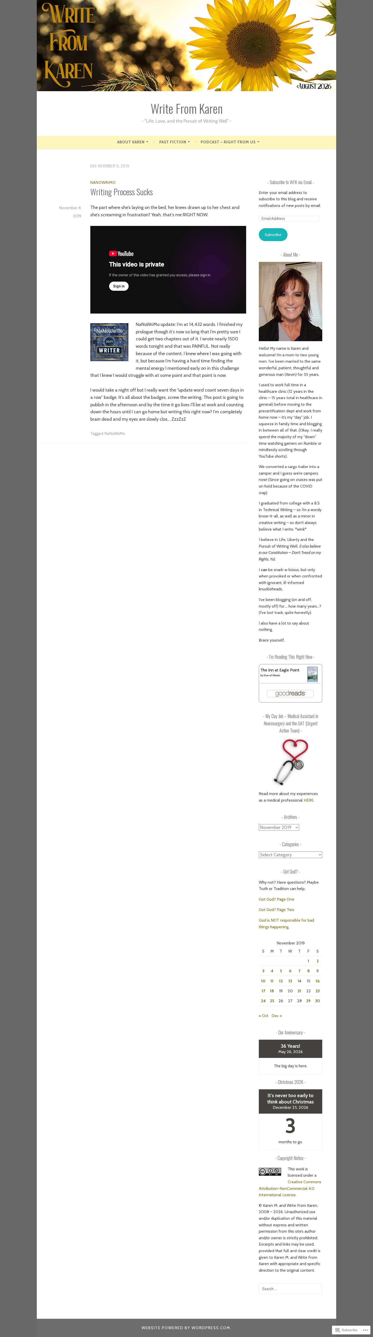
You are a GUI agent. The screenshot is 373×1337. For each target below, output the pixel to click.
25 (272, 1000)
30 (317, 1000)
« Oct (263, 1015)
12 (281, 981)
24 (263, 1000)
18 (272, 991)
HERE (309, 800)
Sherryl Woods (272, 675)
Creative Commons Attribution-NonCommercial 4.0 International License (290, 1188)
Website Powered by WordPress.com (186, 1328)
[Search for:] (290, 1288)
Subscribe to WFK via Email (291, 182)
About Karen (131, 142)
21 (299, 991)
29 (308, 1000)
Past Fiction (172, 142)
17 (263, 991)
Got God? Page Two (276, 909)
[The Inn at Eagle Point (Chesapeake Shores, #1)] (312, 681)
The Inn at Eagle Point (279, 670)
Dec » (277, 1015)
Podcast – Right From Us (228, 142)
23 (318, 991)
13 (290, 981)
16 (318, 981)
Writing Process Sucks (121, 192)
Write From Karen (187, 108)
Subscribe (273, 234)
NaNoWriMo (103, 182)
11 (272, 981)
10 (263, 981)
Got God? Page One (276, 899)
